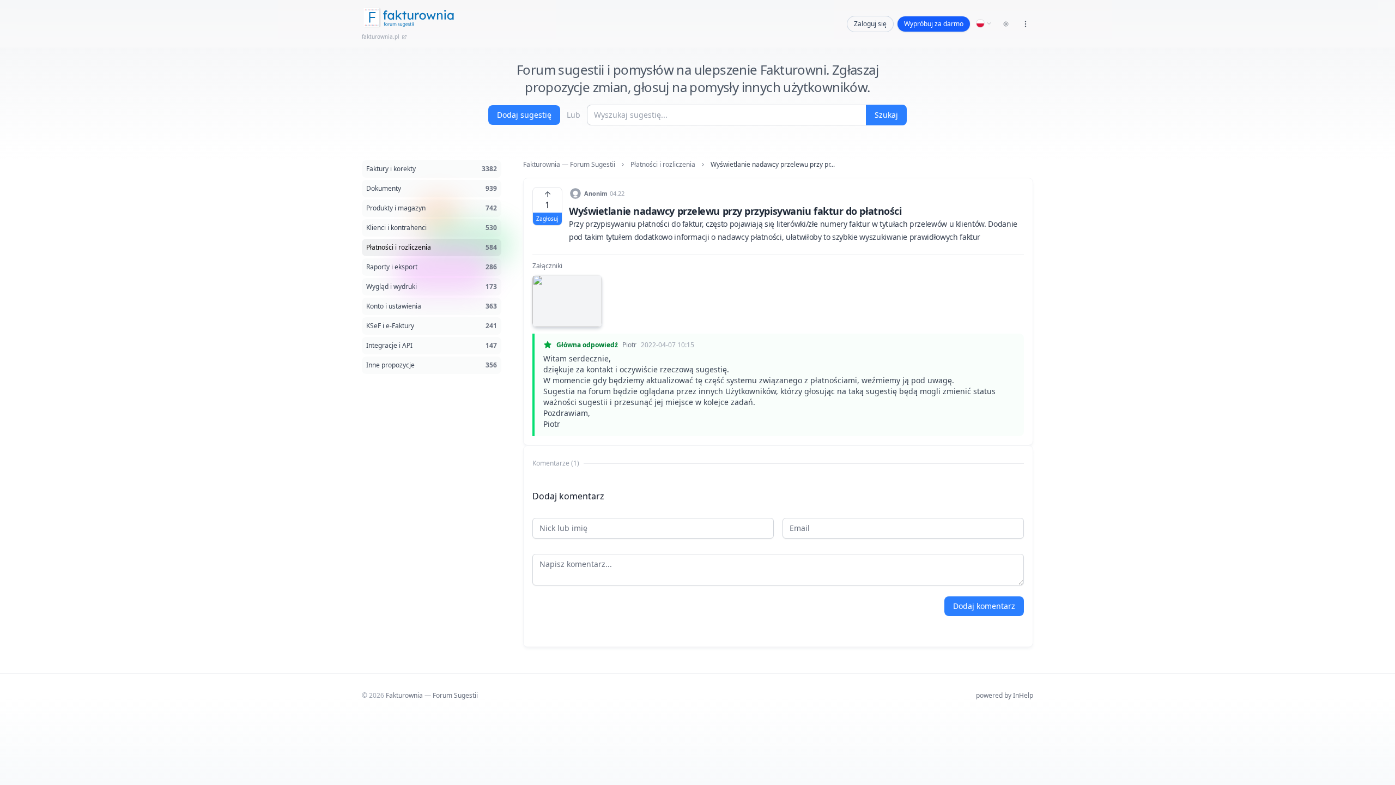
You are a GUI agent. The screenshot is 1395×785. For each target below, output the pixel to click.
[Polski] (984, 23)
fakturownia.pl (380, 36)
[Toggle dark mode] (1006, 24)
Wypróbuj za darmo (933, 23)
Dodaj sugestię (524, 115)
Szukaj (886, 115)
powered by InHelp (1004, 695)
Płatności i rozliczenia (662, 164)
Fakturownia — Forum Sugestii (569, 164)
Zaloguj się (870, 23)
